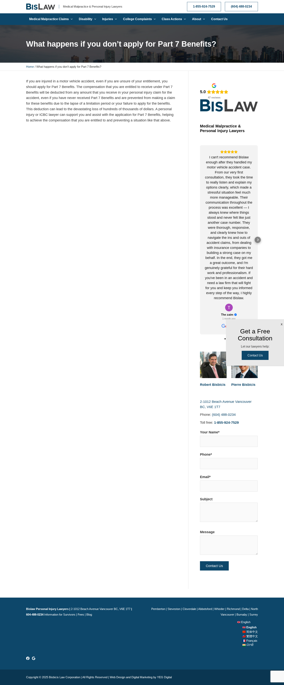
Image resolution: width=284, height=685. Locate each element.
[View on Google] (229, 307)
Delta (245, 609)
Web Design (117, 677)
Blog (89, 614)
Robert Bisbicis (212, 385)
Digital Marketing (141, 677)
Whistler (219, 609)
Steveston (174, 609)
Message (207, 532)
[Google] (33, 658)
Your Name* (209, 432)
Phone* (206, 454)
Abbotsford (205, 609)
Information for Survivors (59, 614)
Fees (81, 614)
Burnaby (241, 614)
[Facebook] (28, 658)
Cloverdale (189, 609)
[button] (200, 240)
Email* (205, 477)
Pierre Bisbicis (243, 385)
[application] (71, 19)
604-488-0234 (34, 614)
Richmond (233, 609)
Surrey (253, 614)
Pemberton (158, 609)
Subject (206, 499)
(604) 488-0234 (224, 415)
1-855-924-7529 (226, 422)
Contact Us (255, 355)
